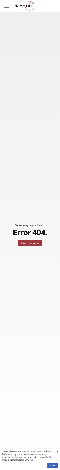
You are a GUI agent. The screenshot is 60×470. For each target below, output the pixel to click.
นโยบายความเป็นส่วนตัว (12, 457)
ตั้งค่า (32, 460)
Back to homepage (30, 243)
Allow (52, 465)
